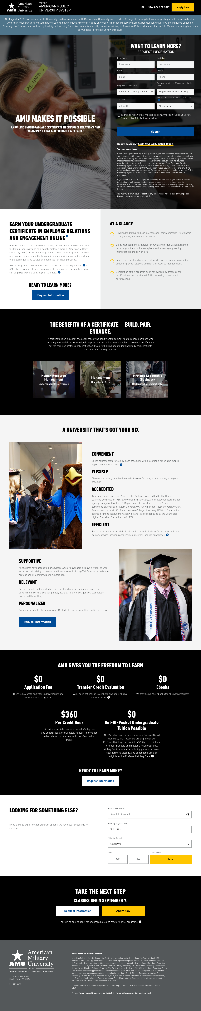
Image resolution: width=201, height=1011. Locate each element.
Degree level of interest (127, 86)
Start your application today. (155, 144)
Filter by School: (115, 838)
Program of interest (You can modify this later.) (175, 84)
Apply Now (183, 7)
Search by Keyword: (117, 808)
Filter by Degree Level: (118, 823)
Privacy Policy (78, 993)
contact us (131, 196)
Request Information (50, 295)
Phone (160, 71)
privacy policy (182, 194)
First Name (122, 58)
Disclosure (97, 993)
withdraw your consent (136, 194)
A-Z (117, 859)
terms (120, 196)
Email (119, 71)
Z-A (139, 859)
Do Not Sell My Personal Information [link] (127, 993)
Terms (88, 993)
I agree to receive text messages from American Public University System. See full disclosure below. (156, 117)
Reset (171, 859)
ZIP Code (121, 100)
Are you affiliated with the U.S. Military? (174, 99)
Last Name (162, 58)
